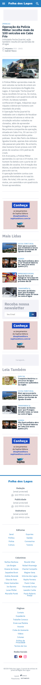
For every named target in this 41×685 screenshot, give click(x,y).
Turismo (29, 545)
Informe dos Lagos (29, 576)
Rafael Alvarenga (29, 565)
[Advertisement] (20, 15)
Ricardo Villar (29, 562)
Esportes (29, 534)
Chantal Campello (29, 569)
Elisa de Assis (11, 579)
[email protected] (20, 491)
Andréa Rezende (11, 576)
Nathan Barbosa (11, 562)
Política (11, 538)
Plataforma (15, 679)
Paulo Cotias (29, 583)
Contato (20, 612)
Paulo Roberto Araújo (30, 594)
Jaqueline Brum (11, 572)
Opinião (30, 538)
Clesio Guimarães (11, 583)
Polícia (11, 541)
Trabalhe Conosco (20, 619)
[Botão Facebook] (15, 656)
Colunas (20, 637)
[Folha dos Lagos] (20, 3)
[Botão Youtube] (20, 656)
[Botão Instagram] (25, 656)
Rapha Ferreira (29, 579)
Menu (4, 3)
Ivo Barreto (11, 586)
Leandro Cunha (29, 590)
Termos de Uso (20, 646)
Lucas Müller (11, 590)
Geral (11, 534)
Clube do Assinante (20, 630)
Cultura (11, 545)
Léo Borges (11, 565)
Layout (16, 676)
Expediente (20, 616)
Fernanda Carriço (30, 586)
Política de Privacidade (20, 642)
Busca (37, 3)
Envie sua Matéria (20, 623)
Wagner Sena (29, 572)
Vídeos (20, 634)
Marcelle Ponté (11, 593)
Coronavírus (30, 541)
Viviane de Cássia (11, 569)
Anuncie (20, 626)
